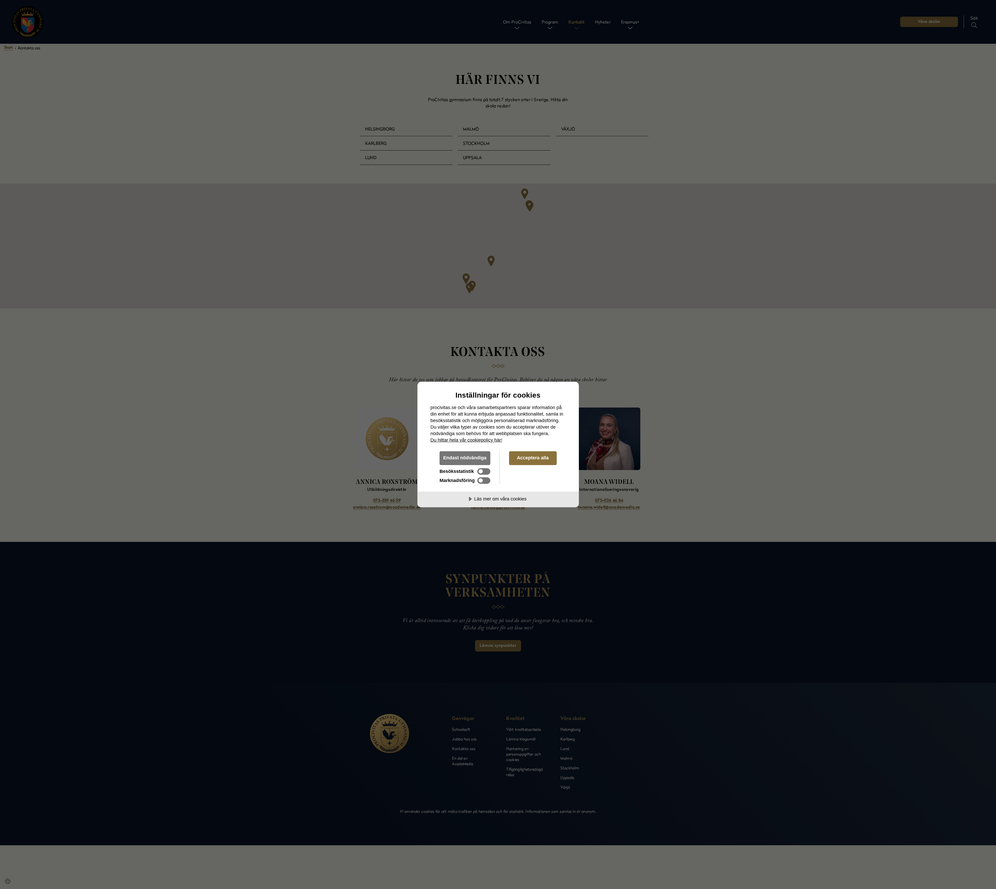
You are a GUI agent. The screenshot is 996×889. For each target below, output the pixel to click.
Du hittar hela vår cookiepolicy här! (466, 440)
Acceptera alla (533, 457)
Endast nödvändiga (464, 457)
